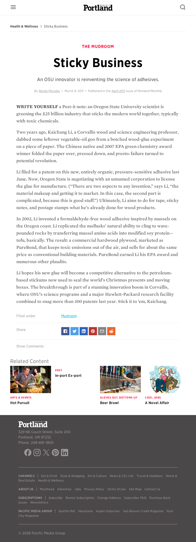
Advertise (64, 489)
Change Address (109, 498)
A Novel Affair (157, 403)
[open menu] (13, 7)
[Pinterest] (55, 453)
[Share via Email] (102, 331)
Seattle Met (66, 511)
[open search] (183, 7)
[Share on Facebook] (65, 331)
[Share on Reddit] (111, 331)
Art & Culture (97, 476)
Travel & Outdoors (150, 476)
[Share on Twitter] (74, 331)
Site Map (135, 489)
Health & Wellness (24, 26)
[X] (46, 453)
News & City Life (121, 476)
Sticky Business (56, 26)
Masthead (47, 489)
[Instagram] (37, 453)
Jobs (78, 489)
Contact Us (152, 489)
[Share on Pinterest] (93, 331)
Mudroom (69, 316)
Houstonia (85, 511)
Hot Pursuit (19, 403)
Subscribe (55, 498)
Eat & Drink (49, 476)
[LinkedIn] (64, 453)
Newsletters (39, 502)
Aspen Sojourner (108, 511)
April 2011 (118, 91)
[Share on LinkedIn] (84, 331)
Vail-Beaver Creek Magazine (143, 511)
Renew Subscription (80, 498)
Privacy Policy (94, 489)
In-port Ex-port (68, 375)
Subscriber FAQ (135, 498)
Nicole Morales (49, 91)
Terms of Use (116, 489)
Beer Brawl (109, 403)
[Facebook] (27, 453)
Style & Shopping (72, 476)
